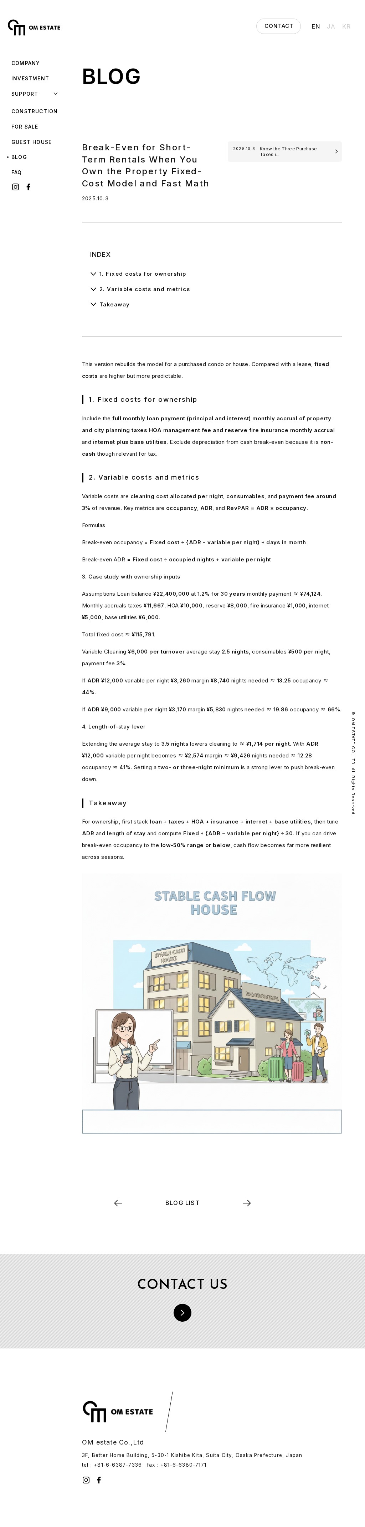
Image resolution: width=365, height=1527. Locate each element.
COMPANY (25, 63)
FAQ (16, 172)
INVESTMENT (30, 78)
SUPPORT (24, 94)
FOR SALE (24, 127)
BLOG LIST (182, 1202)
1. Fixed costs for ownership (142, 273)
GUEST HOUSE (31, 142)
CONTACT (278, 25)
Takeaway (114, 304)
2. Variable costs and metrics (144, 289)
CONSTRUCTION (34, 111)
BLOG (19, 157)
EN (316, 26)
